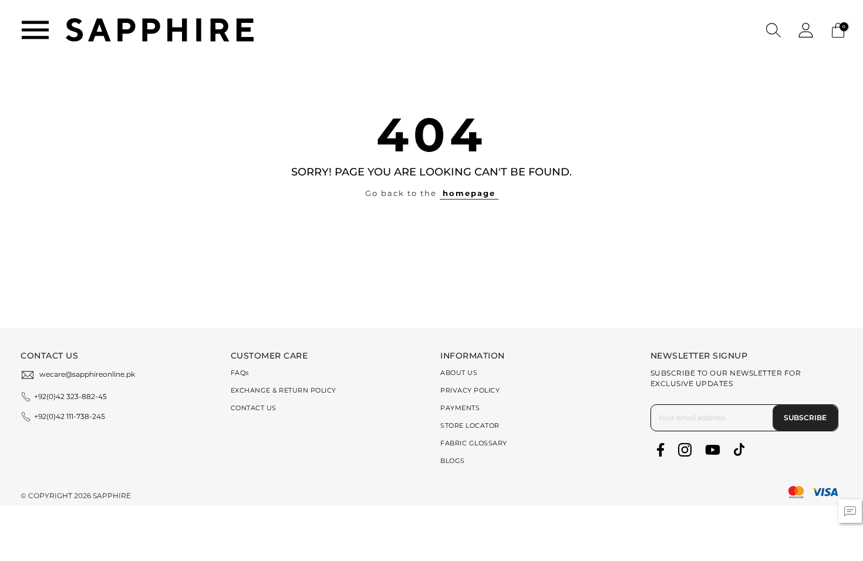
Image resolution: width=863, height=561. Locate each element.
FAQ (240, 373)
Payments (460, 408)
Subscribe (805, 417)
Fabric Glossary (473, 443)
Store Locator (470, 425)
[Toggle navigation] (35, 30)
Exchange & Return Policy (283, 390)
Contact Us (254, 408)
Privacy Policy (470, 390)
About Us (458, 373)
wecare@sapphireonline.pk (87, 374)
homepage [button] (469, 193)
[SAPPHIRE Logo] (160, 29)
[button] (773, 29)
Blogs (452, 461)
